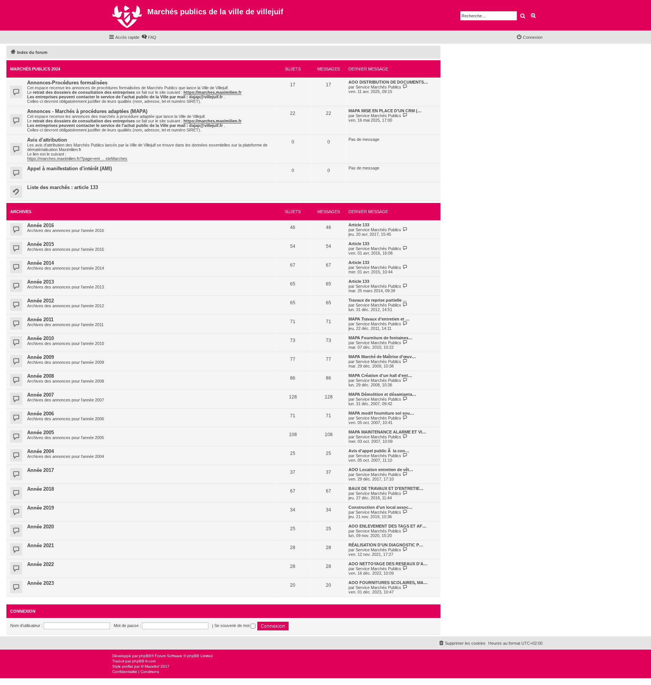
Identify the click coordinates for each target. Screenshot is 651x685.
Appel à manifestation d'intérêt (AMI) (69, 168)
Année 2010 (40, 338)
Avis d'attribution (47, 140)
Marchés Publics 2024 (35, 69)
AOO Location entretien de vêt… (380, 469)
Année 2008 (40, 376)
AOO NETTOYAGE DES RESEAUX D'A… (388, 563)
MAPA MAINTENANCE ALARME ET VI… (387, 432)
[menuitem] (148, 37)
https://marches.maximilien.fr (212, 92)
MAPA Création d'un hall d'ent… (380, 375)
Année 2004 (40, 451)
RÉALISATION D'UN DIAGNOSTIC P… (385, 545)
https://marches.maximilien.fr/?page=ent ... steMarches (77, 158)
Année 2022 (40, 564)
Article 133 (358, 225)
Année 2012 (40, 301)
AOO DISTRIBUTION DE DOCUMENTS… (388, 82)
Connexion (22, 611)
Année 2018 (40, 489)
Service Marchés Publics (378, 87)
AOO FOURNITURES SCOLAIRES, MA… (388, 582)
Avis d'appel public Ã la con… (378, 451)
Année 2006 (40, 413)
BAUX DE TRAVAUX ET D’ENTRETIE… (385, 488)
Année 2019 (40, 508)
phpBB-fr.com (144, 661)
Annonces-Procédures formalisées (67, 82)
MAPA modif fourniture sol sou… (381, 413)
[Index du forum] (127, 15)
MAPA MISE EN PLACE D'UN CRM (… (385, 110)
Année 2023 (40, 583)
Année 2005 (40, 432)
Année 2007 (40, 395)
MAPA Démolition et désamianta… (382, 394)
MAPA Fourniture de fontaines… (380, 338)
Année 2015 (40, 244)
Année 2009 (40, 357)
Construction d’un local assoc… (380, 507)
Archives (20, 211)
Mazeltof (152, 666)
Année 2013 (40, 282)
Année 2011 (40, 319)
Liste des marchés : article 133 (62, 187)
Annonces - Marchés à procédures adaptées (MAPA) (87, 111)
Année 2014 (40, 263)
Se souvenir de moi (232, 625)
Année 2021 (40, 545)
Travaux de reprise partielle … (377, 300)
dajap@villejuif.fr (206, 97)
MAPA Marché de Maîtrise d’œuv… (382, 356)
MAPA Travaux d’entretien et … (379, 319)
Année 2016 (40, 225)
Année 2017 (40, 470)
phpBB (145, 656)
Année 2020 (40, 526)
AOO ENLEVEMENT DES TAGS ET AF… (387, 526)
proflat (127, 666)
